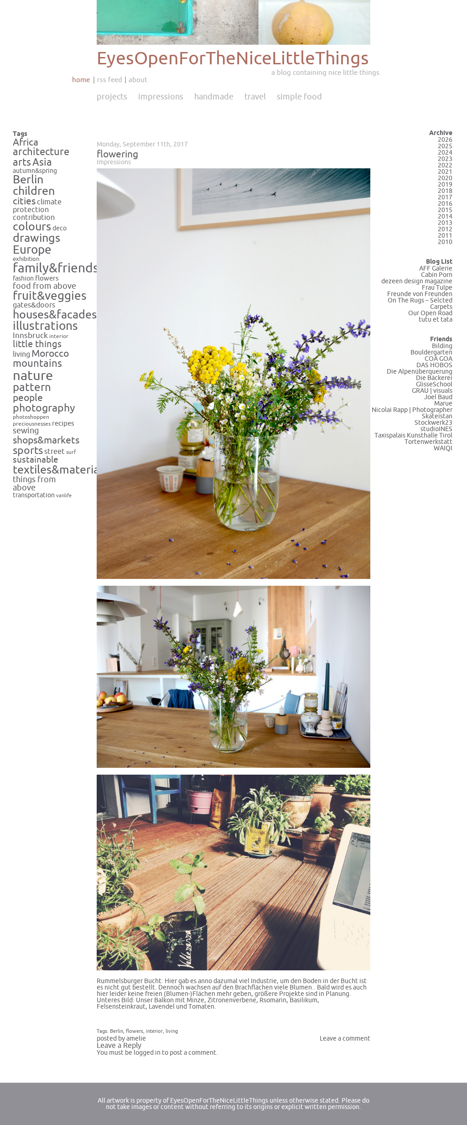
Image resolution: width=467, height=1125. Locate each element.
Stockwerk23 (433, 422)
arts (22, 162)
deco (59, 228)
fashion (23, 278)
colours (32, 227)
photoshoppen (31, 417)
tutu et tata (435, 319)
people (28, 398)
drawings (36, 238)
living (21, 354)
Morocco (50, 354)
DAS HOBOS (434, 365)
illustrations (45, 326)
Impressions (160, 96)
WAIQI (443, 448)
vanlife (64, 495)
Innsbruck (30, 336)
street (54, 451)
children (34, 191)
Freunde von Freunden (419, 294)
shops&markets (46, 440)
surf (71, 452)
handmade (214, 96)
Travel (255, 96)
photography (44, 408)
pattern (32, 387)
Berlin (28, 180)
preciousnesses (32, 424)
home (81, 79)
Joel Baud (438, 397)
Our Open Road (430, 313)
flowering (117, 154)
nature (33, 376)
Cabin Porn (436, 274)
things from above (34, 483)
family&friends (56, 268)
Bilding (442, 346)
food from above (44, 286)
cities (24, 201)
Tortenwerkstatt (428, 441)
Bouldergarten (431, 352)
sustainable (35, 459)
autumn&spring (35, 170)
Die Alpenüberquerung (419, 371)
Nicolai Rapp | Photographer (412, 409)
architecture (41, 151)
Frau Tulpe (437, 287)
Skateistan (437, 416)
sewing (26, 431)
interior (58, 336)
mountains (37, 363)
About (138, 79)
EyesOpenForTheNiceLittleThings (233, 58)
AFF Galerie (435, 268)
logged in (147, 1052)
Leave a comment (345, 1038)
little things (37, 344)
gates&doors (34, 305)
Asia (42, 162)
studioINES (436, 429)
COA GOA (438, 358)
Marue (443, 403)
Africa (25, 142)
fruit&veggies (50, 296)
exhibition (26, 259)
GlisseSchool (434, 384)
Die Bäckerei (434, 378)
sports (28, 450)
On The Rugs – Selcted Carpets (420, 303)
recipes (63, 423)
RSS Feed (109, 79)
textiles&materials (60, 470)
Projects (112, 96)
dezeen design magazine (416, 281)
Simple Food (299, 96)
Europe (32, 250)
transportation (34, 495)
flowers (47, 278)
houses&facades (55, 315)
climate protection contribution (37, 209)
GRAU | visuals (432, 390)
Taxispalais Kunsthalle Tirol (413, 435)
